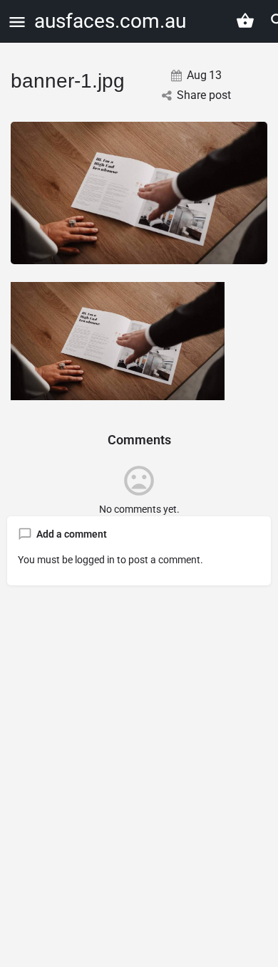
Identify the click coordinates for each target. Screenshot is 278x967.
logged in (95, 559)
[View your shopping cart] (245, 20)
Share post (204, 95)
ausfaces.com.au (110, 21)
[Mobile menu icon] (17, 22)
